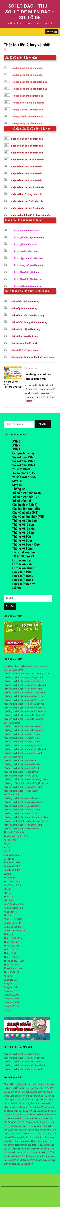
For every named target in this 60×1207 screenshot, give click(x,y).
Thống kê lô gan (23, 524)
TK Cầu (7, 915)
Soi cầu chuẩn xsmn (13, 794)
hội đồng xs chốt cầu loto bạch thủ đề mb (23, 681)
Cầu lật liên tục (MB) (26, 509)
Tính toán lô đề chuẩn (14, 832)
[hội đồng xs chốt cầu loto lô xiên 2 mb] (13, 373)
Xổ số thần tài (21, 501)
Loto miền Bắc (22, 560)
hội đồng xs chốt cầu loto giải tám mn (22, 809)
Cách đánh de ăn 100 (14, 1092)
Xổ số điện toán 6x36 (26, 493)
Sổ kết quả (9, 859)
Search (43, 424)
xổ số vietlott (21, 469)
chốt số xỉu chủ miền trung (25, 301)
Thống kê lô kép (23, 532)
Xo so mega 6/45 (23, 473)
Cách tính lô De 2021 (45, 1088)
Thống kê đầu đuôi (25, 521)
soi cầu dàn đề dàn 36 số (42, 1148)
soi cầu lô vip (10, 1152)
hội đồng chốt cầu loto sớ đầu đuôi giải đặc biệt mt (28, 783)
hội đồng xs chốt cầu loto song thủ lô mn (23, 825)
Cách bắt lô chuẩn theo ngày (21, 1088)
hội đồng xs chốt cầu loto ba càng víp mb (23, 677)
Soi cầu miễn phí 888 (14, 1160)
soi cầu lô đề (22, 1152)
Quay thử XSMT (22, 580)
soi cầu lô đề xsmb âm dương (18, 1156)
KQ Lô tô (8, 976)
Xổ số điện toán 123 (25, 497)
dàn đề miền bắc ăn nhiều (35, 1111)
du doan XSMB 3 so (13, 1111)
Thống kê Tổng (22, 548)
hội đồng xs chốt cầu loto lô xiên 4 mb (22, 741)
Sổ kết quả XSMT (24, 465)
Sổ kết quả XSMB (23, 457)
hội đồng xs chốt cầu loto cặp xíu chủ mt (23, 764)
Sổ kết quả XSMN (24, 461)
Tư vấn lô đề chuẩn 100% (16, 836)
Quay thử (8, 991)
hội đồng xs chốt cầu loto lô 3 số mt (21, 775)
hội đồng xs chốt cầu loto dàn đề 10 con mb (24, 707)
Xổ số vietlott (10, 877)
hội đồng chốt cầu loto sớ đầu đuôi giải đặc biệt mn (28, 821)
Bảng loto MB (10, 980)
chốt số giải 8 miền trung (24, 308)
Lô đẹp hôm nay (43, 1133)
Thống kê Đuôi (22, 540)
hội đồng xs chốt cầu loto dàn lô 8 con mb (23, 730)
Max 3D (17, 481)
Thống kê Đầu (21, 536)
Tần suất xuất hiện (24, 552)
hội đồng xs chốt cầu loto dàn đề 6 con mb (24, 700)
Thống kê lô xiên (23, 528)
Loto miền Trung (23, 568)
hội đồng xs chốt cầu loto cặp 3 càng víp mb (25, 692)
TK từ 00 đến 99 (23, 556)
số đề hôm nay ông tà (34, 1160)
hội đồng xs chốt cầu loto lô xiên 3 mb (22, 738)
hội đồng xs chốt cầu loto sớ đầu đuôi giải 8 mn (26, 817)
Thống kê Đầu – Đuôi (26, 544)
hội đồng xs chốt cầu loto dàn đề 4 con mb (24, 696)
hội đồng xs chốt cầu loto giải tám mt (21, 772)
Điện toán (8, 900)
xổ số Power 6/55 (24, 477)
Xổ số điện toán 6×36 (14, 904)
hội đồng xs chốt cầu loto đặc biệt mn (21, 806)
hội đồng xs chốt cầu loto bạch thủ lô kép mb (25, 685)
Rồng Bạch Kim (11, 1141)
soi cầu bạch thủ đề (21, 1148)
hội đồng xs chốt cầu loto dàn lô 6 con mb (23, 726)
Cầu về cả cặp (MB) (25, 513)
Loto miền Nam (22, 564)
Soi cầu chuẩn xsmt (13, 757)
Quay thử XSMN (22, 576)
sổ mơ (7, 1010)
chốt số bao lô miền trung (24, 336)
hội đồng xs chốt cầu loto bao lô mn (21, 798)
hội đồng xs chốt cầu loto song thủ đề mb (23, 745)
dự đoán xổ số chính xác (19, 1129)
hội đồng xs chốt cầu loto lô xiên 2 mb (22, 734)
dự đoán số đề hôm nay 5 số (21, 1126)
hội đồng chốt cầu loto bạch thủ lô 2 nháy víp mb (27, 673)
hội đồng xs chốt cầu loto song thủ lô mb (23, 753)
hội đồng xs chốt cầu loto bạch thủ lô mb (23, 688)
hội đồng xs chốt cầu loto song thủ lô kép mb (25, 749)
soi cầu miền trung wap (43, 1156)
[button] (51, 31)
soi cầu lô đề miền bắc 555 (41, 1152)
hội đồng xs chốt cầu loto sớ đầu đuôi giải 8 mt (26, 779)
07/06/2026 (33, 368)
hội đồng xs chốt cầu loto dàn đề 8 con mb (24, 704)
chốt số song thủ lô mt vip (24, 343)
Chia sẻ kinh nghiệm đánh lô (17, 1084)
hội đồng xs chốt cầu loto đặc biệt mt (21, 768)
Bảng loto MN (10, 987)
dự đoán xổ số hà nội (41, 1129)
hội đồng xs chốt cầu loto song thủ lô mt (23, 787)
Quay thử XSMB (22, 572)
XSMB (16, 441)
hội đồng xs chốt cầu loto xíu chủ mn (21, 828)
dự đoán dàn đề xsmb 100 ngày (38, 1114)
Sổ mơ (16, 588)
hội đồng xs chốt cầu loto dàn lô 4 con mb (23, 719)
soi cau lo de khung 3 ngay (31, 1141)
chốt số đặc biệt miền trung (25, 329)
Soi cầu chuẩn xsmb (11, 383)
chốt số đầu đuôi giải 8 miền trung (29, 322)
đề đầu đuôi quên (24, 1164)
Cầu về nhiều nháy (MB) (28, 517)
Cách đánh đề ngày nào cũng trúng (26, 1096)
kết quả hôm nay (23, 453)
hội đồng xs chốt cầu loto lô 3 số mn (21, 813)
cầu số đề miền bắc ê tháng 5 (18, 1103)
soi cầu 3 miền (43, 1145)
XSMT (16, 449)
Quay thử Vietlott (23, 584)
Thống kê (18, 489)
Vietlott (7, 874)
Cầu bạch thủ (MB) (24, 505)
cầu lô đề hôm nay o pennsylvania (37, 1099)
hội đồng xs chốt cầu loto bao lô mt (20, 760)
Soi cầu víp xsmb (13, 387)
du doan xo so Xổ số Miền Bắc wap (37, 1107)
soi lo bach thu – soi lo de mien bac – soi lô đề (30, 11)
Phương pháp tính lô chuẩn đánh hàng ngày (33, 1137)
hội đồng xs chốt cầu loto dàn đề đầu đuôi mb (25, 711)
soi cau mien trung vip (25, 1145)
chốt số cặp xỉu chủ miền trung (27, 315)
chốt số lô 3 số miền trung (24, 350)
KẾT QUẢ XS (10, 840)
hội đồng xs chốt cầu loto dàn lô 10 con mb (24, 715)
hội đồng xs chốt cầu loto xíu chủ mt (21, 791)
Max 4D (17, 485)
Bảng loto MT (10, 983)
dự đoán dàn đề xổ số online (22, 1122)
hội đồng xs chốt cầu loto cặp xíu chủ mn (23, 802)
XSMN (16, 445)
